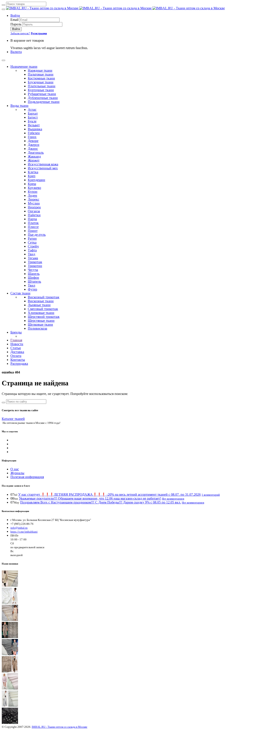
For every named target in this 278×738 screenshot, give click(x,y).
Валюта (16, 52)
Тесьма (33, 258)
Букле (32, 121)
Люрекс (33, 199)
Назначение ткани (23, 66)
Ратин (32, 238)
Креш (32, 184)
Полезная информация (27, 477)
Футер (32, 289)
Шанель (34, 274)
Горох (32, 137)
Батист (33, 117)
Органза (34, 211)
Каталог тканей (13, 419)
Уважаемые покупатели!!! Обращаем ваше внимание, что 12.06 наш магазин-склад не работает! (90, 498)
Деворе (33, 141)
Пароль (15, 24)
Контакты (17, 360)
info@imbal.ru (19, 527)
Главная (16, 340)
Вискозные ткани (41, 301)
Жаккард (34, 156)
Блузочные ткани (40, 82)
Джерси (33, 145)
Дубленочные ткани (43, 98)
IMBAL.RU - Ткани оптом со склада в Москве (59, 726)
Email (14, 19)
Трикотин (35, 266)
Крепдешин (36, 180)
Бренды (16, 332)
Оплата (15, 356)
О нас (14, 469)
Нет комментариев (173, 498)
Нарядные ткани (40, 70)
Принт (33, 231)
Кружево (34, 188)
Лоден (32, 195)
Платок (33, 223)
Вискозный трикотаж (43, 297)
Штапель (34, 281)
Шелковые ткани (40, 324)
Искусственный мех (43, 168)
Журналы (17, 473)
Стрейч (33, 246)
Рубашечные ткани (42, 94)
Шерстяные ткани (41, 320)
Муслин (34, 203)
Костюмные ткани (41, 78)
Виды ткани (19, 105)
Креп (31, 176)
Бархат (33, 113)
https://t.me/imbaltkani (24, 531)
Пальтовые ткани (40, 74)
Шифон (33, 277)
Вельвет (34, 125)
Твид (31, 254)
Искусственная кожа (43, 164)
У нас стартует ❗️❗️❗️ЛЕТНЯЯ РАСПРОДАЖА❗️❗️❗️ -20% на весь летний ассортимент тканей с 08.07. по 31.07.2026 (109, 494)
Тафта (32, 250)
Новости (16, 344)
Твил (31, 285)
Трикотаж (35, 262)
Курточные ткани (41, 90)
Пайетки (34, 215)
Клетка (33, 172)
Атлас (32, 109)
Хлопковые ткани (41, 313)
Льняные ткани (39, 305)
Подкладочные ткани (44, 102)
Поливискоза (37, 328)
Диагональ (36, 152)
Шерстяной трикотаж (44, 317)
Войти (15, 15)
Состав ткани (20, 293)
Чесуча (33, 270)
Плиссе (33, 227)
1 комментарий (211, 494)
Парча (32, 219)
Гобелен (34, 133)
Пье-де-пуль (37, 234)
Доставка (17, 352)
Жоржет (34, 160)
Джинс (33, 148)
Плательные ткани (41, 86)
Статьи (15, 348)
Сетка (32, 242)
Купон (32, 191)
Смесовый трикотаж (43, 309)
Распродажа (19, 363)
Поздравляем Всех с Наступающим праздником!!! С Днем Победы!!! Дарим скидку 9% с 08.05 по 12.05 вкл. (100, 502)
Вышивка (35, 129)
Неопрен (34, 207)
